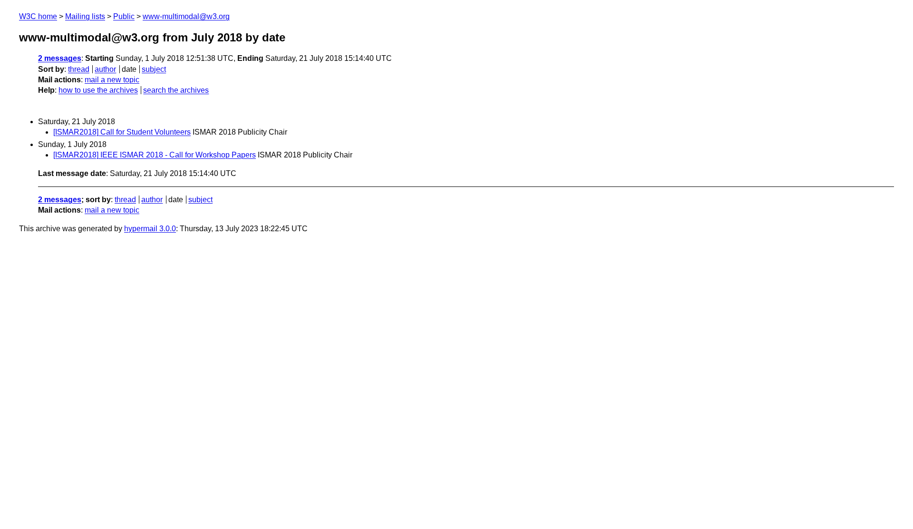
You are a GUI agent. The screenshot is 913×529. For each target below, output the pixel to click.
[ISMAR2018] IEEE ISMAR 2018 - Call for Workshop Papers (154, 155)
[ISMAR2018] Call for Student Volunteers (122, 132)
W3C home (38, 16)
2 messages (59, 58)
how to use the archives (98, 90)
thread (78, 69)
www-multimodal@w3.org (186, 16)
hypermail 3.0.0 (150, 229)
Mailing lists (85, 16)
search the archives (176, 90)
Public (124, 16)
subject (154, 69)
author (105, 69)
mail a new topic (112, 80)
